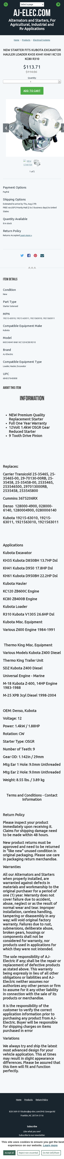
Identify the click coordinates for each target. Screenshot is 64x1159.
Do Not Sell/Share (51, 1153)
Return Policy (42, 1100)
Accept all (9, 1153)
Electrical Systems (41, 40)
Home (16, 40)
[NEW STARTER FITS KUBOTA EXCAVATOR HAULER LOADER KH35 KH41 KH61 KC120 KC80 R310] (35, 128)
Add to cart (32, 90)
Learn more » (26, 235)
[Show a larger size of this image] (28, 163)
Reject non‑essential (28, 1153)
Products (26, 40)
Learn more (50, 1145)
